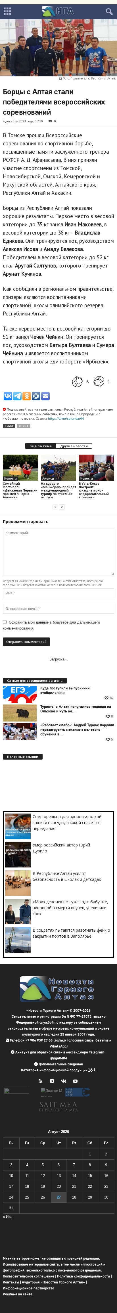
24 (11, 1197)
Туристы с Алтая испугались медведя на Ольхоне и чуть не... (75, 709)
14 (74, 1176)
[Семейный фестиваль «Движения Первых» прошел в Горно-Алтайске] (20, 468)
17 (11, 1186)
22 (90, 1186)
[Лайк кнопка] (77, 381)
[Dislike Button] (98, 381)
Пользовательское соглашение (28, 1276)
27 (59, 1197)
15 (90, 1176)
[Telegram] (53, 1082)
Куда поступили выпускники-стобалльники (65, 690)
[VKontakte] (65, 1082)
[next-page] (62, 507)
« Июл (8, 1216)
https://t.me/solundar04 (66, 418)
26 (43, 1197)
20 (59, 1186)
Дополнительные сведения (61, 1064)
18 (27, 1186)
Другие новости (74, 446)
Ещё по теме (41, 446)
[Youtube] (76, 1082)
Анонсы (48, 478)
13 (59, 1176)
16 (106, 1176)
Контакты (11, 1282)
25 (27, 1197)
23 (106, 1186)
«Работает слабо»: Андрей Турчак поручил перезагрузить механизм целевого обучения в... (77, 730)
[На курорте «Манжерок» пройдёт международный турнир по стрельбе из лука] (58, 468)
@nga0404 (58, 1058)
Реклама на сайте (17, 1294)
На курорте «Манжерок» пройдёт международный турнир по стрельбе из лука (58, 490)
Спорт (23, 426)
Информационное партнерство (28, 1288)
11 (27, 1176)
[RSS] (41, 1082)
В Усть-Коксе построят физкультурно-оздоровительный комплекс (94, 490)
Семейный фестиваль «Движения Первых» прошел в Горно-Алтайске (20, 490)
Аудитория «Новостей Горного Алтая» (53, 1282)
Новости (10, 478)
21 (74, 1186)
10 (11, 1176)
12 (43, 1176)
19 (43, 1186)
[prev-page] (55, 507)
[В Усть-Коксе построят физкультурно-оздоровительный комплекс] (96, 468)
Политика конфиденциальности (83, 1276)
